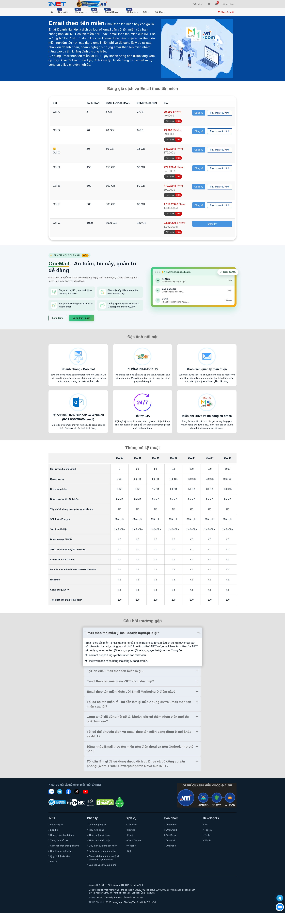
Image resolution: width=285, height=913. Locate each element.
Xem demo (57, 318)
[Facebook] (68, 791)
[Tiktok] (76, 791)
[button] (51, 12)
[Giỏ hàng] (208, 4)
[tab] (142, 633)
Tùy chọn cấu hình (219, 112)
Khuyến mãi (227, 12)
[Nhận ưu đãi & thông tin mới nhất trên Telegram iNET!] (279, 898)
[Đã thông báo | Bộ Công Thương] (57, 802)
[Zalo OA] (51, 791)
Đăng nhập (228, 4)
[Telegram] (59, 791)
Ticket (199, 4)
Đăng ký (198, 112)
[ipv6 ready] (119, 802)
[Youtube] (85, 791)
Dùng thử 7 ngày (81, 318)
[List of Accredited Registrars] (90, 802)
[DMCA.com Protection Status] (105, 802)
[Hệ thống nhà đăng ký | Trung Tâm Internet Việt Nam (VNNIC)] (75, 802)
